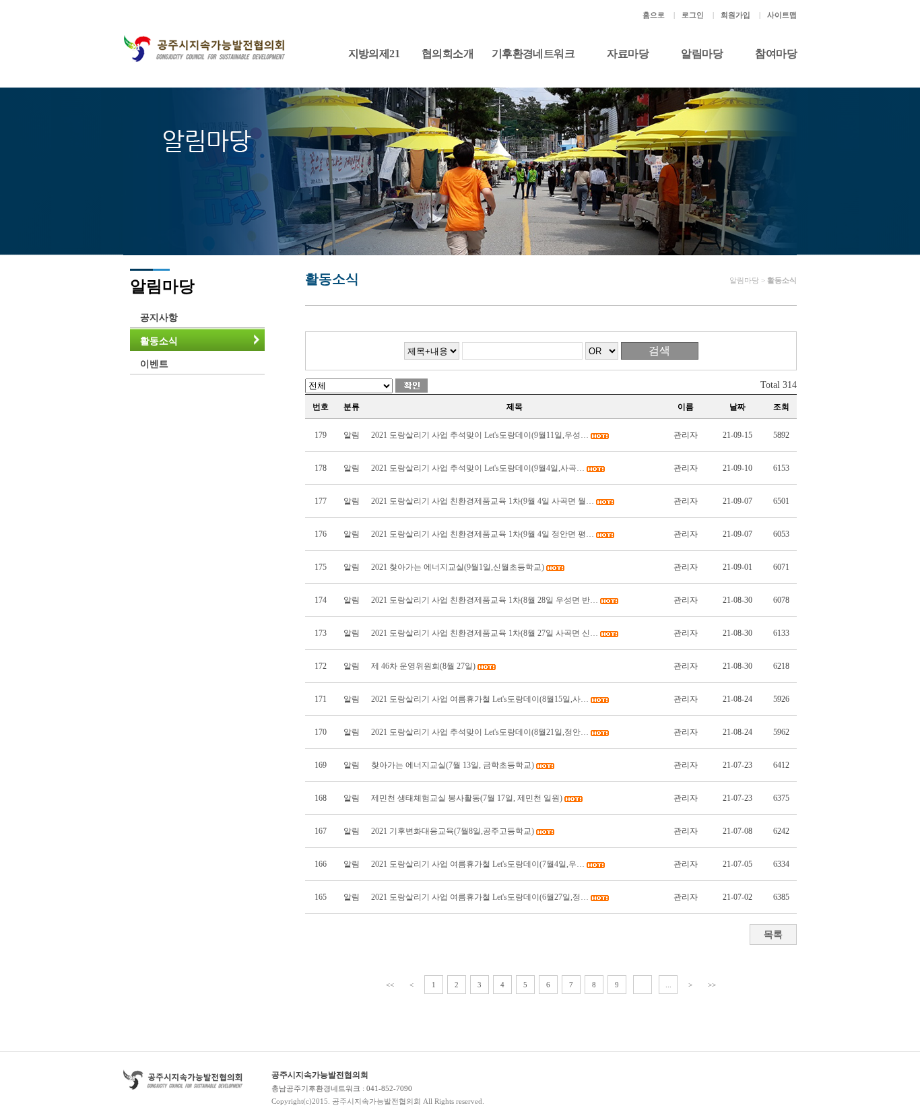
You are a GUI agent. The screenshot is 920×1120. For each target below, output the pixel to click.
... (668, 985)
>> (712, 985)
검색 (659, 350)
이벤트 (154, 364)
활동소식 (159, 341)
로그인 (693, 15)
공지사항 (159, 317)
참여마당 (776, 53)
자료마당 (628, 53)
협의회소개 (447, 53)
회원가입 (735, 15)
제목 (514, 406)
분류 (351, 406)
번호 (321, 406)
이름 (686, 406)
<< (390, 985)
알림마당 (702, 53)
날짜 (737, 406)
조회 (781, 406)
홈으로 (654, 15)
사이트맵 (782, 15)
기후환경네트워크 (533, 53)
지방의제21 (373, 53)
